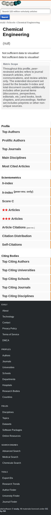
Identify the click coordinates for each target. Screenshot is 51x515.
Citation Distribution (16, 236)
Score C (8, 201)
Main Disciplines (14, 157)
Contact (6, 322)
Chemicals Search (11, 463)
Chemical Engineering (28, 22)
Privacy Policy (9, 328)
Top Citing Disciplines (18, 296)
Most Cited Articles (16, 166)
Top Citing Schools (16, 279)
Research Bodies (11, 391)
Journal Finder (9, 502)
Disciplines (8, 412)
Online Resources (11, 436)
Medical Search (10, 457)
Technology (8, 316)
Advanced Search (11, 451)
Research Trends (11, 484)
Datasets (6, 424)
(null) (6, 43)
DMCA (5, 340)
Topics (5, 418)
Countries (7, 397)
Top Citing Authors (15, 261)
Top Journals (11, 149)
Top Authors (11, 132)
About (5, 311)
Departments (8, 379)
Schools (11, 22)
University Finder (11, 496)
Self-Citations (12, 244)
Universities (8, 367)
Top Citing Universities (18, 270)
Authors (6, 355)
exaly (2, 22)
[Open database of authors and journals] (11, 1)
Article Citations (18, 227)
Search (5, 17)
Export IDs (7, 478)
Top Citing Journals (16, 287)
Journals (6, 361)
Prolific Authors (13, 140)
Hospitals (7, 385)
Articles (11, 210)
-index (7, 183)
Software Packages (12, 430)
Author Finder (9, 490)
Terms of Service (10, 334)
